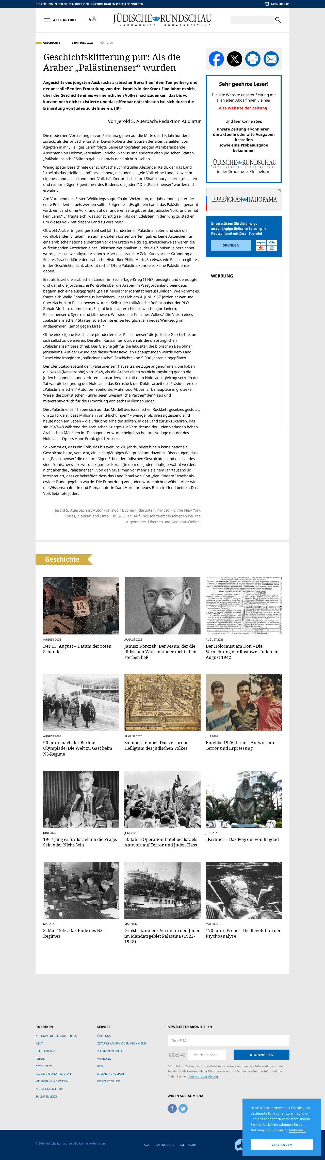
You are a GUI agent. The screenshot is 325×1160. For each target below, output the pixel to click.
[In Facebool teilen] (216, 59)
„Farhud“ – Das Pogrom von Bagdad (242, 839)
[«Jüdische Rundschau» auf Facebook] (172, 1107)
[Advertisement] (245, 317)
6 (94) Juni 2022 (82, 42)
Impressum (188, 1145)
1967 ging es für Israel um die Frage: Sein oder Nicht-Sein (80, 842)
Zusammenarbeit (109, 1051)
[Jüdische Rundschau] (162, 20)
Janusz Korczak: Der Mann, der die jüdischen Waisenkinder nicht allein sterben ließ (161, 651)
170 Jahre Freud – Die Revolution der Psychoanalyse (243, 933)
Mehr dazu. (297, 1130)
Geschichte (51, 42)
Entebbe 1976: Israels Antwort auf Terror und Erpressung (241, 745)
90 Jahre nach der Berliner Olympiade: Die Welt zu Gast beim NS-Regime (77, 748)
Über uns (104, 1036)
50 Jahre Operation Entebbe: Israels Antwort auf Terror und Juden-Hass (160, 842)
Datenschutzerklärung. (203, 1076)
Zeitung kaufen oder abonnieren (122, 1043)
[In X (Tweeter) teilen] (234, 59)
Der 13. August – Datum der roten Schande (77, 649)
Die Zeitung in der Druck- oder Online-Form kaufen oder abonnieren (89, 4)
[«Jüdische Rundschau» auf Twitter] (183, 1107)
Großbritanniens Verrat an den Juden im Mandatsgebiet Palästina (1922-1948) (162, 935)
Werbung (104, 1058)
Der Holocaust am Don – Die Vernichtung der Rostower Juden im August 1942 (242, 651)
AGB (147, 1145)
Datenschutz (164, 1145)
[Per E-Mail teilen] (271, 59)
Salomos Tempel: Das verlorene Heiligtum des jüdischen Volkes (156, 745)
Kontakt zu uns (108, 1081)
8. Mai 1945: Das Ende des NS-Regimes (73, 933)
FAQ (100, 1066)
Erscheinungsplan (111, 1073)
